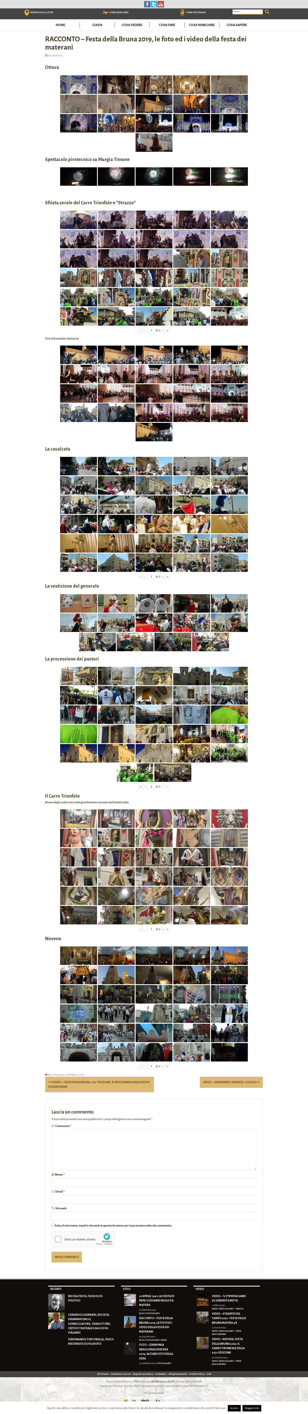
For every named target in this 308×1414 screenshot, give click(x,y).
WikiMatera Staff (162, 1381)
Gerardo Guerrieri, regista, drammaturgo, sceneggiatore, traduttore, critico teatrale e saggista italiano (89, 1323)
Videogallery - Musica (231, 1309)
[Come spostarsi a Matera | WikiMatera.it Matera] (182, 12)
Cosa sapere (236, 25)
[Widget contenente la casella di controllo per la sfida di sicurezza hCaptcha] (83, 1239)
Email (60, 1191)
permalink (79, 1074)
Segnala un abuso (143, 1374)
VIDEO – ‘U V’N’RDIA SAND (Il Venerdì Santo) (229, 1298)
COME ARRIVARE (118, 12)
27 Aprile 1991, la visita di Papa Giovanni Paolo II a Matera (156, 1301)
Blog (50, 1074)
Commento (63, 1126)
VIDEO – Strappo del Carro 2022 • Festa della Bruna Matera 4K (229, 1318)
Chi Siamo (103, 1374)
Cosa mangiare (202, 25)
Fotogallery (58, 1074)
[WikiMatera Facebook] (147, 3)
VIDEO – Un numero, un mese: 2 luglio (229, 1082)
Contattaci (161, 1374)
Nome (60, 1174)
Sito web (60, 1208)
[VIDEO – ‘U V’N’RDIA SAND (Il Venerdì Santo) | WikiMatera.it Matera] (202, 1299)
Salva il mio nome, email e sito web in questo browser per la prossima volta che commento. (113, 1225)
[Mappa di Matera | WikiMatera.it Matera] (27, 12)
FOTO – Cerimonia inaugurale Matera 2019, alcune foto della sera (156, 1351)
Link (208, 1374)
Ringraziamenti (178, 1374)
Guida (97, 25)
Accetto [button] (234, 1408)
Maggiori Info (252, 1408)
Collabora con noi (120, 1374)
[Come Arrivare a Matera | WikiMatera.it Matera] (105, 12)
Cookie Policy (196, 1374)
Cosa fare (167, 25)
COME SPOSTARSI (196, 12)
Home (60, 25)
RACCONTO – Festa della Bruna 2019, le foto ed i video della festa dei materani (156, 1325)
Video (68, 1074)
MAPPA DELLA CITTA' (41, 12)
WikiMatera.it (124, 1381)
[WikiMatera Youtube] (161, 3)
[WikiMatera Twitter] (154, 3)
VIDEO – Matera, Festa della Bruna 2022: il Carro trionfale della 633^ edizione (228, 1346)
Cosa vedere (132, 25)
